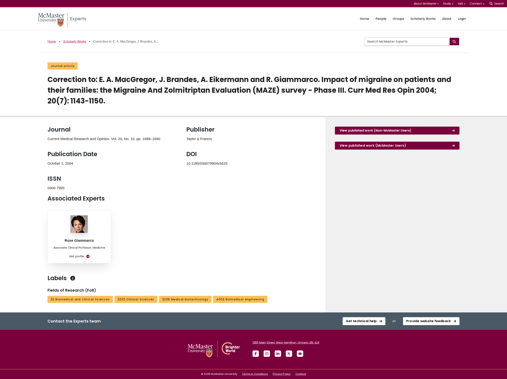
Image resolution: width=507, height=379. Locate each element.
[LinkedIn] (278, 353)
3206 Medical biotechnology (185, 299)
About (447, 18)
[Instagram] (267, 353)
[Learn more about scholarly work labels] (72, 278)
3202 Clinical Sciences (136, 299)
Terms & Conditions (255, 374)
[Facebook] (256, 353)
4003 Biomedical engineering (240, 299)
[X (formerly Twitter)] (289, 353)
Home (364, 18)
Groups (398, 18)
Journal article (62, 66)
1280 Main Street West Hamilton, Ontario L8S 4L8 (286, 342)
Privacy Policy (282, 374)
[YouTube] (300, 353)
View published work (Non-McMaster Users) (375, 130)
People (380, 18)
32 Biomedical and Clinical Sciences (80, 299)
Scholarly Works (423, 18)
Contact (300, 374)
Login (462, 18)
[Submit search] (454, 41)
